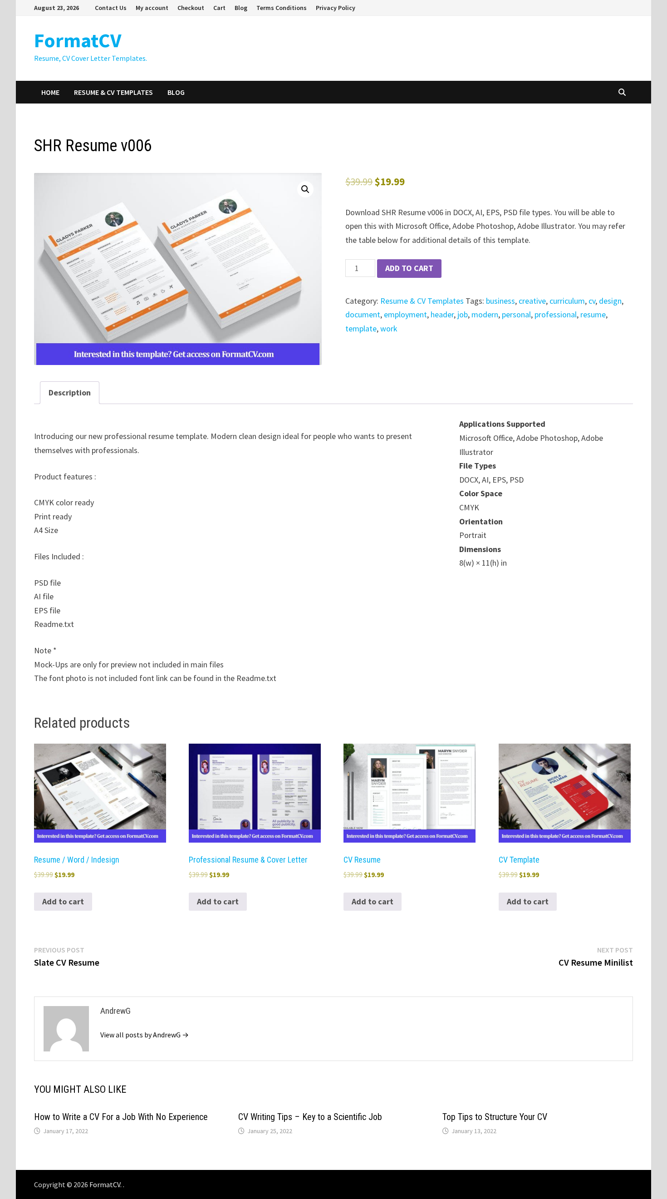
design (610, 301)
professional (556, 314)
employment (405, 314)
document (362, 314)
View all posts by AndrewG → (144, 1034)
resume (593, 314)
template (361, 328)
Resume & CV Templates (113, 92)
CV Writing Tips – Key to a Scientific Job (310, 1116)
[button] (305, 189)
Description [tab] (70, 392)
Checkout (190, 8)
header (442, 314)
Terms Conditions (281, 8)
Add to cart (409, 268)
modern (484, 314)
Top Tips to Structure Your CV (494, 1116)
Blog (241, 8)
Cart (219, 8)
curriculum (567, 301)
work (388, 328)
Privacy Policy (335, 8)
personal (516, 314)
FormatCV (77, 40)
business (500, 301)
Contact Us (111, 8)
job (462, 314)
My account (152, 8)
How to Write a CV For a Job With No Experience (121, 1116)
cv (592, 301)
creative (532, 301)
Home (50, 92)
